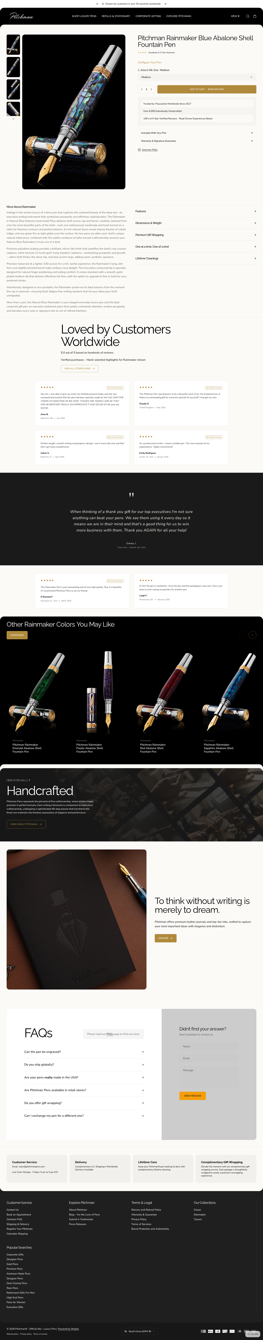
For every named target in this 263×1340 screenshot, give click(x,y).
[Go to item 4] (13, 112)
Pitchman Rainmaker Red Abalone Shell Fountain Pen (153, 748)
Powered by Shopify (68, 1328)
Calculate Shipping (17, 1233)
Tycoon (198, 1219)
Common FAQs (150, 149)
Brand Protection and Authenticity (150, 1228)
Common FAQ (14, 1219)
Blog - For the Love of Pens (84, 1214)
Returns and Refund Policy (146, 1209)
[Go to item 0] (13, 45)
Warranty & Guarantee (144, 1214)
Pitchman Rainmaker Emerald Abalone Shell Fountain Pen (27, 748)
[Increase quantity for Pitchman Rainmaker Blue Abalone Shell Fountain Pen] (152, 89)
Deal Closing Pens (17, 1283)
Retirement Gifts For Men (21, 1292)
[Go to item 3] (13, 89)
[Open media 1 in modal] (73, 112)
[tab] (17, 635)
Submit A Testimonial (81, 1219)
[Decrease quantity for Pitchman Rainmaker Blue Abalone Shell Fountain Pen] (141, 89)
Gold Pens (12, 1264)
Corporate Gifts (15, 1254)
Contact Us (13, 1209)
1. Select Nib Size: (153, 70)
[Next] (165, 4)
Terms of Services (141, 1224)
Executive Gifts (15, 1307)
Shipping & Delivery (18, 1224)
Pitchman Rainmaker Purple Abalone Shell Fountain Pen (89, 748)
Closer (197, 1209)
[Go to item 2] (13, 67)
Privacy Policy (138, 1219)
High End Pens (15, 1297)
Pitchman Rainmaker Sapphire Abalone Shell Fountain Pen (218, 748)
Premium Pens (15, 1268)
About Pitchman (78, 1209)
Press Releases (77, 1224)
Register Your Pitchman (20, 1228)
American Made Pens (18, 1273)
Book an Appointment (19, 1214)
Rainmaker (200, 1214)
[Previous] (97, 4)
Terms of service (40, 1334)
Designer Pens (15, 1259)
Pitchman (18, 741)
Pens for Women (16, 1302)
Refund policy (12, 1334)
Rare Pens (12, 1288)
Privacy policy (26, 1334)
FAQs (109, 1034)
